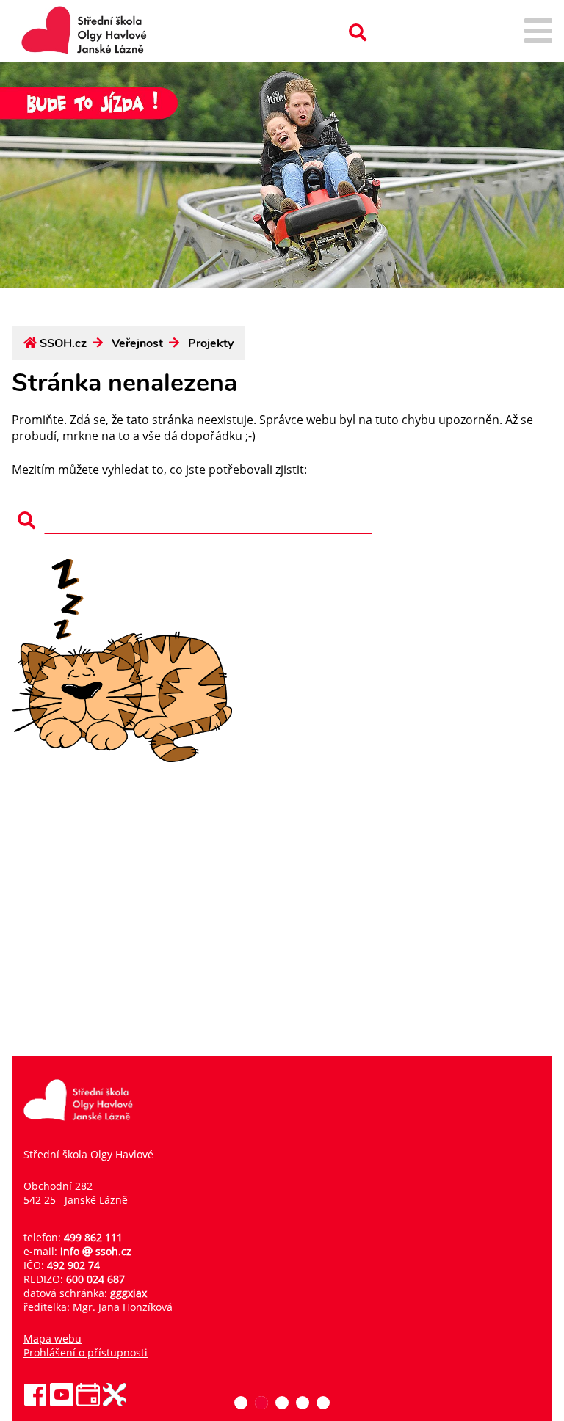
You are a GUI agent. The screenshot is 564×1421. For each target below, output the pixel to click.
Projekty (211, 343)
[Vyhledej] (357, 33)
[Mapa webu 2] (538, 32)
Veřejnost (137, 343)
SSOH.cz (63, 343)
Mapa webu (53, 1338)
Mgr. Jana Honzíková (123, 1307)
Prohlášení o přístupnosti (86, 1352)
